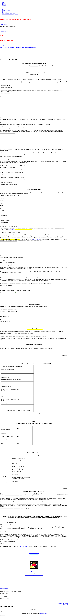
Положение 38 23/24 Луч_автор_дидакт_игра (10, 14)
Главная (3, 3)
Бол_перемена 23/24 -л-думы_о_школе (8, 13)
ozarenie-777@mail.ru (11, 229)
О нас (3, 2)
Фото (3, 7)
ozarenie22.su (20, 94)
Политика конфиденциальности (62, 603)
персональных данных (43, 613)
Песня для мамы (5, 9)
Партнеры (4, 4)
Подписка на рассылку (4, 588)
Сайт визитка (65, 604)
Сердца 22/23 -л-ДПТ (6, 12)
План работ (4, 5)
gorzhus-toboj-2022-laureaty (6, 10)
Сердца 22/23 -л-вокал (6, 11)
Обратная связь (5, 8)
